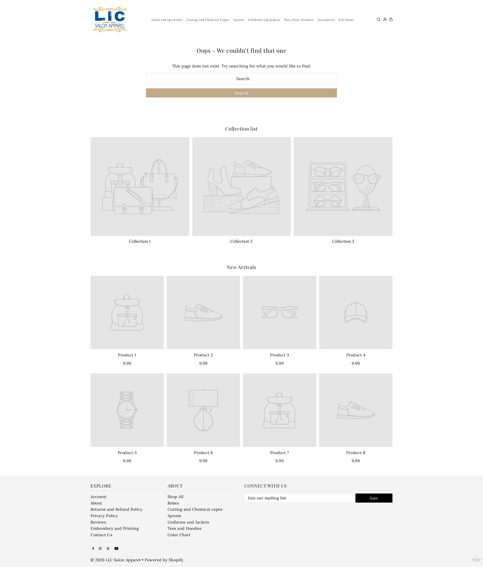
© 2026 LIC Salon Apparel (116, 559)
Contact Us (101, 534)
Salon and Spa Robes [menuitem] (166, 20)
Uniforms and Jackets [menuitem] (264, 20)
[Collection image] (140, 186)
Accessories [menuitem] (326, 20)
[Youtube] (116, 548)
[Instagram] (100, 548)
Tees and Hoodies (185, 528)
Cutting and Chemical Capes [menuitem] (207, 20)
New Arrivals (241, 267)
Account (99, 496)
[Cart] (390, 19)
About (96, 503)
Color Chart (179, 534)
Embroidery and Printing (115, 528)
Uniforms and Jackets (188, 522)
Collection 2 (241, 241)
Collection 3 (343, 241)
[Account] (385, 19)
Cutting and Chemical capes (195, 509)
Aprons (174, 515)
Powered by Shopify (164, 559)
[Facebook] (93, 548)
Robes (173, 503)
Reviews (98, 522)
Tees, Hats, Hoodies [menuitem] (298, 20)
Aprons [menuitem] (238, 20)
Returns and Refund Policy (116, 509)
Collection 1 (140, 241)
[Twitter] (108, 548)
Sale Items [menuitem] (346, 20)
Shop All (176, 496)
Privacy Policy (104, 515)
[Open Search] (378, 19)
